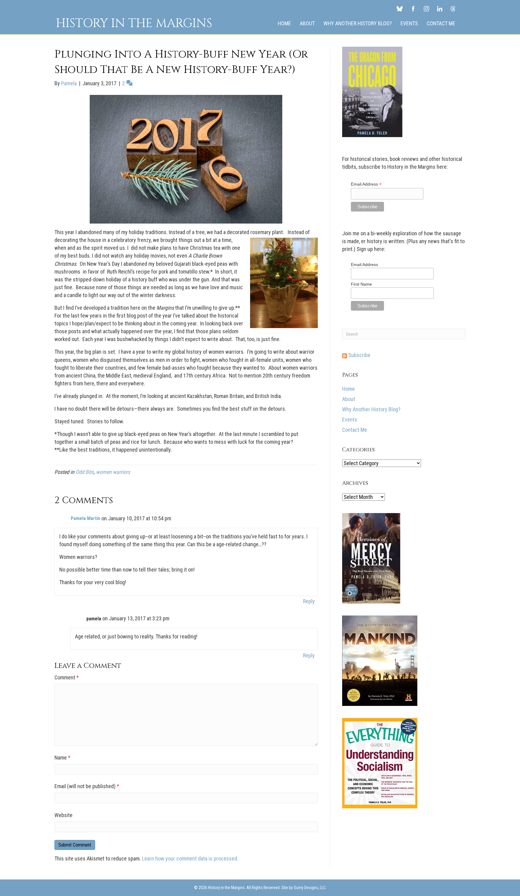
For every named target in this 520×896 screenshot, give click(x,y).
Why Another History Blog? (357, 23)
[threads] (453, 8)
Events (409, 23)
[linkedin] (439, 8)
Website (63, 815)
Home (284, 23)
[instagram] (426, 8)
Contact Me (441, 23)
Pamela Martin (85, 518)
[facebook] (413, 8)
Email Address (366, 184)
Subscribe (358, 355)
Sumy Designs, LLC (310, 887)
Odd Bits (85, 472)
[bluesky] (399, 8)
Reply (309, 601)
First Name (361, 284)
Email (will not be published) (86, 786)
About (307, 23)
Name (62, 757)
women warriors (113, 472)
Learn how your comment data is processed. (190, 858)
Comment (66, 677)
